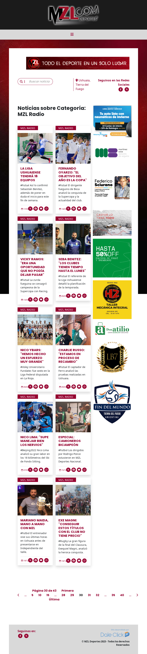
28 (63, 595)
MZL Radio (27, 128)
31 (89, 595)
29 (72, 595)
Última (54, 599)
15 (47, 595)
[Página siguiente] (137, 595)
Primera (67, 591)
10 (39, 595)
